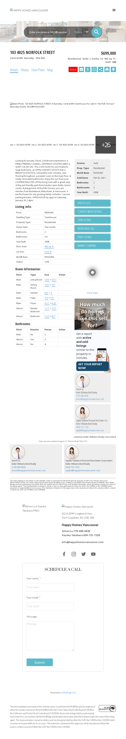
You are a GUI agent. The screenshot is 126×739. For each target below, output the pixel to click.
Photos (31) (84, 203)
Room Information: (28, 269)
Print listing (85, 237)
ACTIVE (87, 23)
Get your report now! (90, 366)
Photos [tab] (25, 69)
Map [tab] (50, 69)
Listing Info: (23, 206)
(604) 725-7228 (82, 427)
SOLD (100, 23)
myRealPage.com (68, 692)
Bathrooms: (23, 324)
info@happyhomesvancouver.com (83, 541)
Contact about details (90, 211)
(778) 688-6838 (82, 395)
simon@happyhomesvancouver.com (90, 399)
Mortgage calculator (94, 228)
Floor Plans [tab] (38, 69)
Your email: (33, 597)
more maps (92, 292)
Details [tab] (14, 69)
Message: (32, 616)
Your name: (33, 578)
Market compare (87, 246)
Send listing (84, 220)
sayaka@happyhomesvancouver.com (90, 430)
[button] (64, 554)
